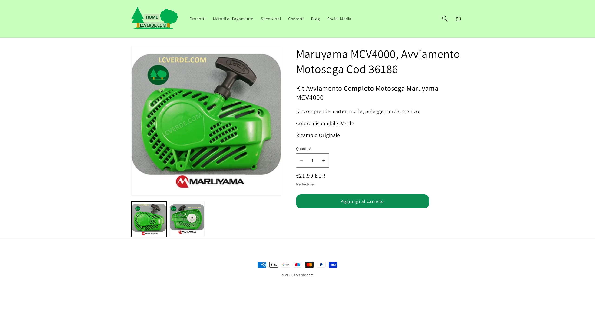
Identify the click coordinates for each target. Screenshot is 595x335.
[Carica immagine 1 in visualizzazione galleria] (148, 219)
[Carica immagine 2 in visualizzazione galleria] (187, 219)
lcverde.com (304, 274)
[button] (445, 18)
